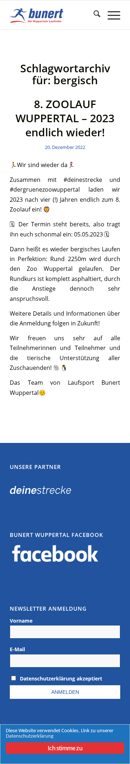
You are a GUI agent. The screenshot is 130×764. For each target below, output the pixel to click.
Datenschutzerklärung (29, 736)
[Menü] (110, 14)
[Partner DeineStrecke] (40, 491)
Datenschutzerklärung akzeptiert (61, 678)
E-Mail (17, 649)
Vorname (21, 620)
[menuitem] (93, 14)
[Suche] (93, 14)
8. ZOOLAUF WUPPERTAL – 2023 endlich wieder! (65, 118)
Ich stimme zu (65, 748)
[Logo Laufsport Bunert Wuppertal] (54, 14)
